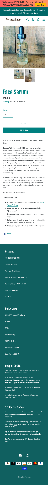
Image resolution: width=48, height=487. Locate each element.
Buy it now (24, 130)
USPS (15, 424)
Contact (8, 296)
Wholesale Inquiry (12, 347)
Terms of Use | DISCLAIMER (15, 284)
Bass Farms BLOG (12, 354)
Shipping (6, 101)
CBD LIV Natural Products (15, 315)
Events (7, 321)
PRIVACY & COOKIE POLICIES (17, 277)
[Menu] (43, 19)
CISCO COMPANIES (13, 290)
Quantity (5, 110)
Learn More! (40, 5)
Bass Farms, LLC (26, 477)
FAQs (7, 328)
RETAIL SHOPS (11, 341)
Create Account (11, 264)
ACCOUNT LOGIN (12, 258)
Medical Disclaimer (12, 271)
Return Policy (10, 334)
